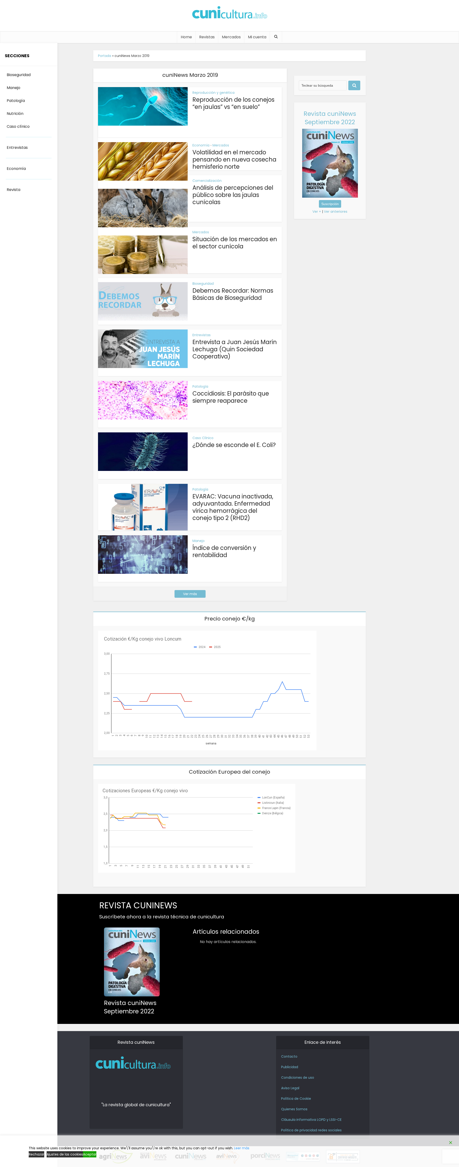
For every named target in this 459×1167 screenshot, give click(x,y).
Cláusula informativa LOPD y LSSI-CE (311, 1119)
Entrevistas (201, 335)
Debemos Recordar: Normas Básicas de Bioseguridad (232, 294)
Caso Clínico (202, 438)
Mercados (231, 37)
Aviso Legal (290, 1088)
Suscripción (330, 204)
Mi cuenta (257, 37)
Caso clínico (18, 126)
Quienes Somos (294, 1109)
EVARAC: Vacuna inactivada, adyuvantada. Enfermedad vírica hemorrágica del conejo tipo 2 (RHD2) (232, 507)
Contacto (289, 1056)
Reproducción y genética (213, 92)
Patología (200, 386)
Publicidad (289, 1067)
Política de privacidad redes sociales (311, 1130)
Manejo (198, 540)
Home (186, 37)
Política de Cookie (296, 1098)
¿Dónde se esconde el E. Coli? (234, 445)
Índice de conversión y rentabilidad (224, 551)
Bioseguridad (203, 283)
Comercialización (207, 180)
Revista (13, 189)
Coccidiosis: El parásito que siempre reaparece (230, 397)
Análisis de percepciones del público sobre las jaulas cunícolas (232, 195)
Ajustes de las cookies (65, 1154)
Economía (200, 145)
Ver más (190, 594)
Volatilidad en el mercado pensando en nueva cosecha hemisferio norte (234, 159)
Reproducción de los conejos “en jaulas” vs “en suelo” (233, 103)
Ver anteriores (335, 211)
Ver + (316, 211)
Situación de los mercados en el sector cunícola (234, 242)
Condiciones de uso (297, 1077)
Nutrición (15, 113)
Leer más (241, 1148)
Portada (104, 55)
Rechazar (36, 1154)
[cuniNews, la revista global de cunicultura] (229, 13)
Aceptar (89, 1154)
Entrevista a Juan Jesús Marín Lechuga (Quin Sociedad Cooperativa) (234, 349)
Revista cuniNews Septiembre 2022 (330, 118)
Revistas (207, 37)
